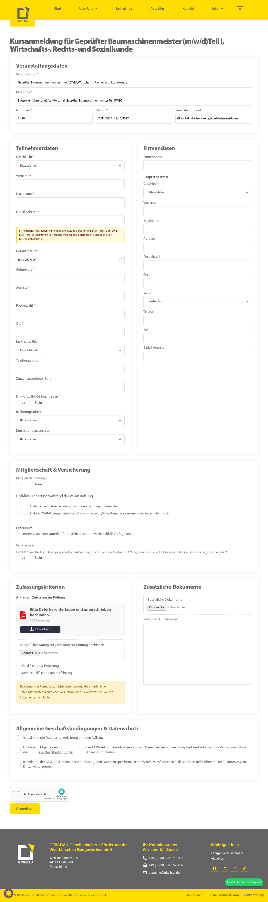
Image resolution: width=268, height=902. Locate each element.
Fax (145, 329)
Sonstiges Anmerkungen (161, 619)
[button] (8, 893)
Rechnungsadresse (29, 412)
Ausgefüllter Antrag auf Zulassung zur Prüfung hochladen (62, 645)
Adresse (23, 288)
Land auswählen (29, 341)
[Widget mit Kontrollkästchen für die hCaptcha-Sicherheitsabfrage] (39, 794)
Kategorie (24, 92)
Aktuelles (157, 8)
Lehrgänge (124, 8)
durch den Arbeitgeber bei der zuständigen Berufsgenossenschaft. (72, 506)
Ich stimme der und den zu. (63, 738)
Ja (23, 402)
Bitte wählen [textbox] (28, 165)
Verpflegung (25, 545)
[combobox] (70, 165)
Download (43, 629)
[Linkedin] (224, 868)
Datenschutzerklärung (62, 738)
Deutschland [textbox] (28, 350)
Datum (102, 110)
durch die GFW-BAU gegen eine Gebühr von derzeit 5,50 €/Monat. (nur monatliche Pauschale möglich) (98, 513)
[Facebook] (214, 868)
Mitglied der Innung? (31, 478)
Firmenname (152, 157)
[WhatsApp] (254, 895)
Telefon (148, 312)
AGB (95, 738)
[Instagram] (234, 868)
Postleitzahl (25, 305)
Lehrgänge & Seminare (227, 853)
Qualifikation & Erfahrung (40, 666)
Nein (38, 402)
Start (57, 8)
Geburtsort (25, 269)
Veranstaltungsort (188, 110)
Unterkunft (24, 528)
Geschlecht (25, 157)
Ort (19, 323)
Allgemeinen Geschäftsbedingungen (56, 750)
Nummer (23, 110)
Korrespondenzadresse (33, 431)
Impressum (194, 895)
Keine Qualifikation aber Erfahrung (47, 673)
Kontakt (188, 8)
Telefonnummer (29, 360)
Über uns (86, 8)
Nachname (25, 194)
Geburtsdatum (27, 251)
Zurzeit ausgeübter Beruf (34, 378)
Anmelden (25, 809)
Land (146, 292)
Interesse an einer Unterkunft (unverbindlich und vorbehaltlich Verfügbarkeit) (78, 534)
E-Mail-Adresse (27, 212)
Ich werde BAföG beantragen (38, 396)
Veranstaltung (27, 74)
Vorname (23, 176)
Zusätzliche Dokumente (165, 599)
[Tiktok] (244, 868)
